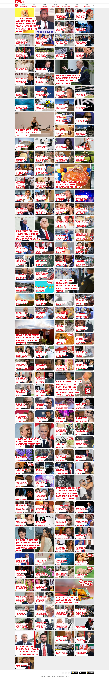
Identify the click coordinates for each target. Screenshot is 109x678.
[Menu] (26, 1)
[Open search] (92, 1)
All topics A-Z (42, 676)
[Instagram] (69, 673)
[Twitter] (63, 673)
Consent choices (60, 676)
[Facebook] (66, 673)
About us (67, 676)
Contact (48, 676)
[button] (93, 6)
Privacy (53, 676)
